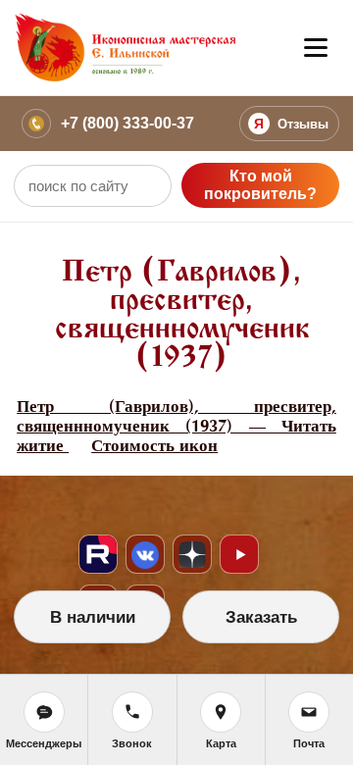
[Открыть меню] (315, 48)
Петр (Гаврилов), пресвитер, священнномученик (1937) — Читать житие (176, 426)
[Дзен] (192, 554)
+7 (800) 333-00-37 (127, 123)
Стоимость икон (154, 445)
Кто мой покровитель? (260, 185)
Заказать (261, 617)
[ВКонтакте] (145, 554)
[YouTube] (239, 554)
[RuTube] (98, 554)
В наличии (92, 617)
